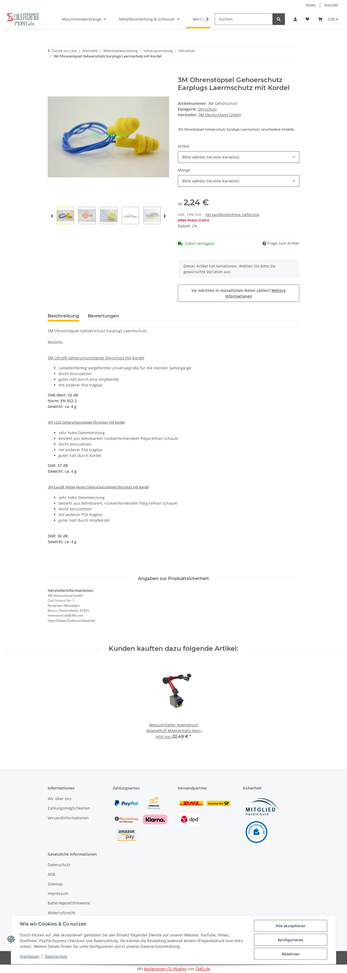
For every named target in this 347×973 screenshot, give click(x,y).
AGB (51, 874)
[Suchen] (278, 19)
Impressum (29, 956)
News (311, 5)
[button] (295, 19)
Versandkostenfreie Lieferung (232, 214)
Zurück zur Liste (64, 50)
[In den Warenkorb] (52, 73)
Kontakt (331, 5)
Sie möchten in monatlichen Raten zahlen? (238, 293)
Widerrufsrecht (61, 912)
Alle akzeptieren (291, 925)
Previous (52, 216)
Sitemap (55, 884)
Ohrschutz (207, 109)
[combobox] (238, 157)
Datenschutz (56, 956)
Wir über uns (60, 798)
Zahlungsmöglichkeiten (69, 808)
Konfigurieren (290, 939)
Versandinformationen (68, 817)
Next (164, 216)
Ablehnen (291, 954)
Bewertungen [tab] (103, 315)
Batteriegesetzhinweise (69, 903)
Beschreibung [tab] (63, 315)
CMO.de (202, 968)
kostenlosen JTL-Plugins (165, 968)
